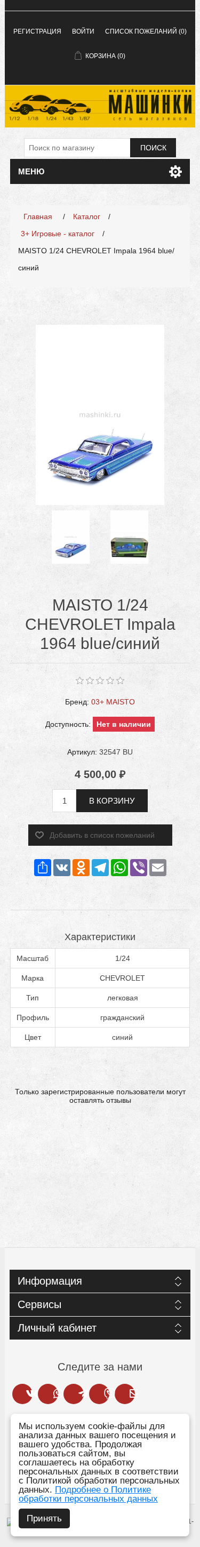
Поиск (153, 147)
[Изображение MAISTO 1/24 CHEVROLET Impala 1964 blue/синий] (71, 537)
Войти (83, 31)
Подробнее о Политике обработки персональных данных (88, 1494)
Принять (44, 1518)
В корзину (112, 800)
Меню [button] (31, 171)
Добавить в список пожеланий (102, 835)
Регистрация (37, 31)
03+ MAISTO (113, 702)
